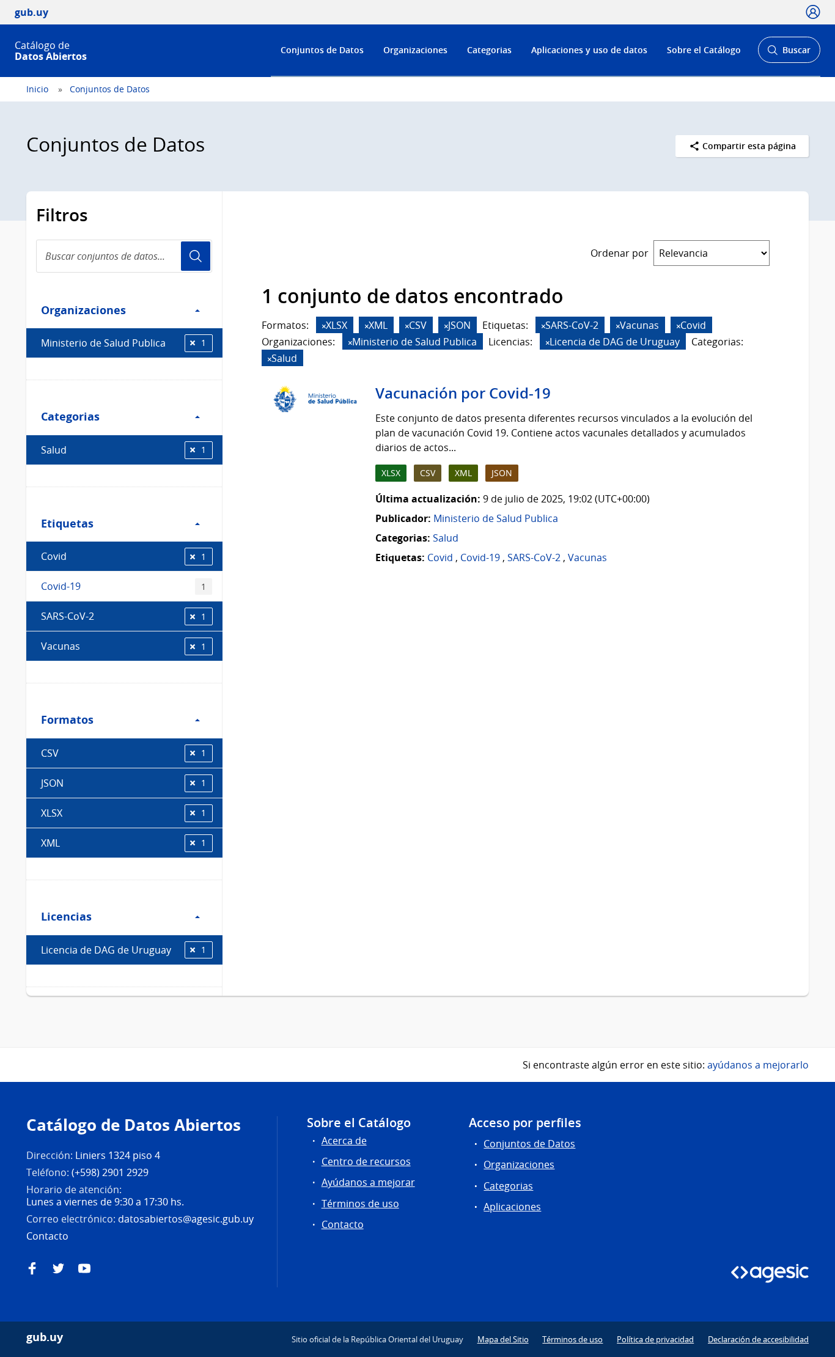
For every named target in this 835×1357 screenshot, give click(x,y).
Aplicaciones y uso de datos (589, 50)
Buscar (789, 53)
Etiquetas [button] (67, 523)
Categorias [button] (70, 416)
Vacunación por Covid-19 (463, 393)
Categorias (489, 50)
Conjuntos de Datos (322, 50)
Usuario (195, 256)
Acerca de (344, 1140)
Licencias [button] (66, 916)
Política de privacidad (655, 1339)
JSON (123, 783)
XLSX (123, 813)
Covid (123, 556)
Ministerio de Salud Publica (123, 343)
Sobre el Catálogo (704, 50)
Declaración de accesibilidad (758, 1339)
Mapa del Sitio (503, 1339)
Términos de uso (360, 1203)
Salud (123, 450)
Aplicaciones (512, 1206)
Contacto (343, 1224)
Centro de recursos (366, 1161)
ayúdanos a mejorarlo (758, 1065)
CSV (123, 753)
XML (123, 843)
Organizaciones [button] (83, 310)
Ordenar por (619, 253)
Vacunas (123, 646)
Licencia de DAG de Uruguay (123, 950)
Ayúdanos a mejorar (368, 1182)
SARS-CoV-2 (123, 616)
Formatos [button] (67, 719)
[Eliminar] (324, 326)
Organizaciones (415, 50)
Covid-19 (123, 586)
